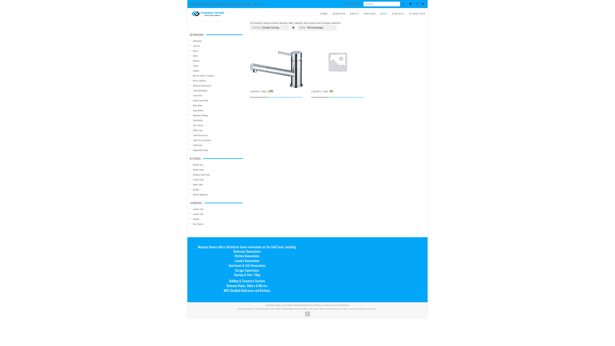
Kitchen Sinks (198, 169)
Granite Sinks (198, 179)
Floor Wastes (198, 125)
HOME (324, 14)
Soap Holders (198, 110)
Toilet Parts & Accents (202, 140)
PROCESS (370, 14)
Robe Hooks (197, 105)
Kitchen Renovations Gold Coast (333, 309)
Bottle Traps (198, 130)
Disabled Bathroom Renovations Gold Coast (299, 309)
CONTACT (398, 14)
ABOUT (354, 14)
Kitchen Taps (198, 164)
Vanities (196, 70)
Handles (196, 189)
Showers (196, 60)
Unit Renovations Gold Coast (267, 309)
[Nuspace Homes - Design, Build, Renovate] (207, 13)
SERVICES (339, 14)
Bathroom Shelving (200, 115)
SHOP (383, 14)
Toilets (195, 65)
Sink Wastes (198, 120)
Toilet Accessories (200, 135)
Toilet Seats (198, 145)
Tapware (196, 45)
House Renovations (245, 309)
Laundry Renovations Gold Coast (362, 309)
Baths (195, 55)
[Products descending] (293, 27)
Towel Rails (197, 95)
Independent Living (200, 150)
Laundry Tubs (198, 214)
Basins (195, 50)
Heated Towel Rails (200, 100)
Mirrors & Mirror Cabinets (203, 75)
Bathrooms (197, 40)
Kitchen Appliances (200, 194)
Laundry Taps (198, 209)
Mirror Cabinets (199, 80)
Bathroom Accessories (202, 85)
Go (403, 4)
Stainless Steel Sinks (201, 174)
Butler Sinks (198, 184)
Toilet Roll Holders (200, 90)
